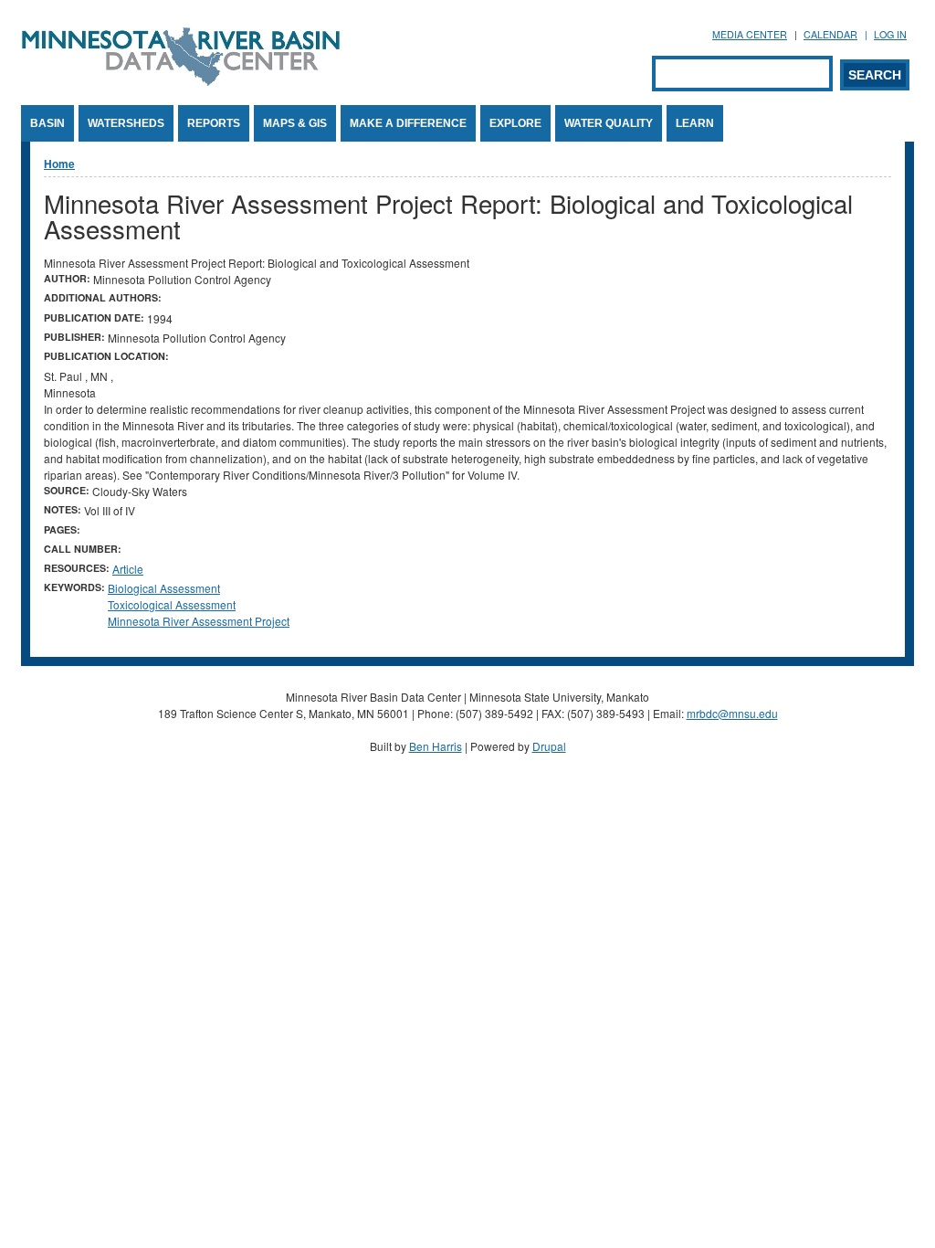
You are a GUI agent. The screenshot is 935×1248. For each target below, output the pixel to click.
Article (127, 568)
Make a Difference (408, 123)
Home (59, 163)
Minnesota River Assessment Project (198, 621)
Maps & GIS (295, 123)
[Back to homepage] (181, 81)
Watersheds (126, 123)
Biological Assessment (164, 588)
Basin (47, 123)
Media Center (749, 34)
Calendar (830, 34)
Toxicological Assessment (172, 604)
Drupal (549, 746)
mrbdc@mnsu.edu (732, 713)
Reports (213, 123)
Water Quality (608, 123)
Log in (890, 34)
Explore (515, 123)
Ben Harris (435, 746)
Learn (695, 123)
